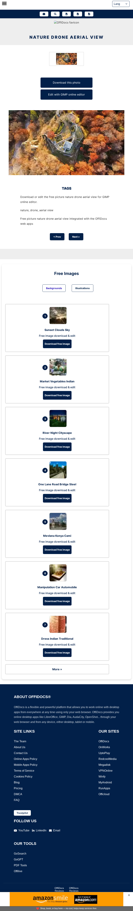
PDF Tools (20, 865)
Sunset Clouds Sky (57, 330)
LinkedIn (41, 830)
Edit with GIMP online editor (66, 94)
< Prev (57, 236)
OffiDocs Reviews (59, 889)
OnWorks (104, 747)
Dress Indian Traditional (57, 638)
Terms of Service (24, 770)
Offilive (18, 871)
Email (56, 830)
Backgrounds (54, 288)
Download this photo (66, 82)
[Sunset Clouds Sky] (58, 323)
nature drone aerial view (66, 37)
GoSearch (20, 853)
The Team (20, 741)
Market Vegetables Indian (57, 381)
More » (57, 669)
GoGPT (18, 859)
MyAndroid (105, 782)
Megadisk (104, 764)
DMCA (18, 794)
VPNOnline (106, 770)
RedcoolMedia (108, 758)
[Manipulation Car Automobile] (58, 580)
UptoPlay (104, 753)
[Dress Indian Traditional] (58, 632)
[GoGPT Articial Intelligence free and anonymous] (44, 14)
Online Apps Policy (25, 758)
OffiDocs (104, 741)
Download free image (57, 343)
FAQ (16, 800)
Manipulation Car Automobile (57, 587)
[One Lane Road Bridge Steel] (58, 477)
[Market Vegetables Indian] (58, 374)
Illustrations (82, 288)
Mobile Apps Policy (25, 764)
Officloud (104, 794)
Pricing (18, 788)
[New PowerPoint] (89, 14)
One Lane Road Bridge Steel (57, 484)
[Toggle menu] (4, 4)
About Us (19, 747)
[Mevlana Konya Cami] (58, 529)
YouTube (23, 830)
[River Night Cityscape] (58, 426)
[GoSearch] (55, 14)
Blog (17, 782)
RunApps (104, 788)
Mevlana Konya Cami (57, 535)
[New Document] (66, 14)
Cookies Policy (23, 776)
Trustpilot (22, 813)
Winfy (102, 776)
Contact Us (21, 753)
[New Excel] (77, 14)
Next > (76, 236)
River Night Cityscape (57, 433)
